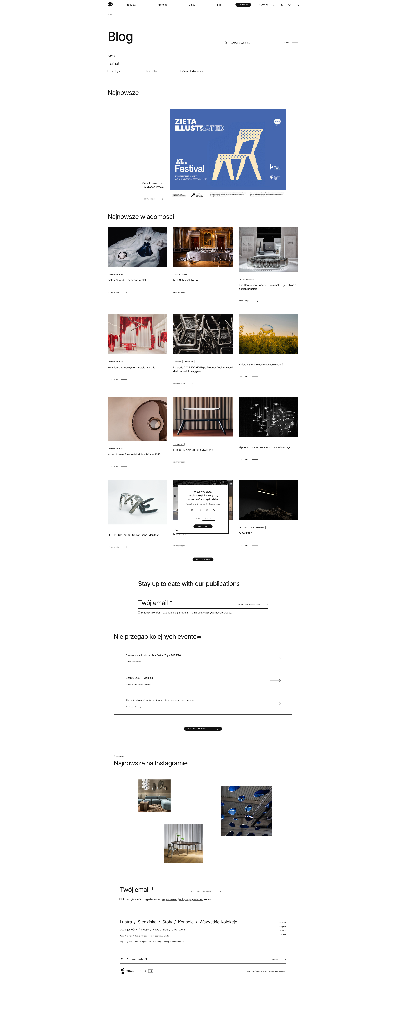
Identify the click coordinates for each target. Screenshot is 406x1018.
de (200, 510)
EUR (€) (197, 518)
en (192, 510)
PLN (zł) (208, 518)
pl (214, 510)
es (207, 510)
